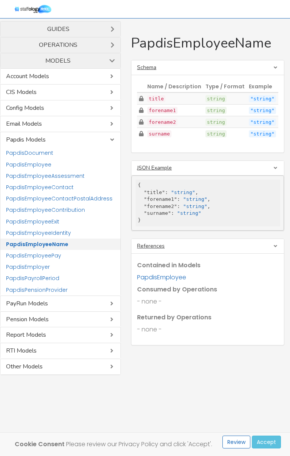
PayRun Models (27, 303)
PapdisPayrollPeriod (32, 278)
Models (58, 61)
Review (236, 442)
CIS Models (21, 92)
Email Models (24, 124)
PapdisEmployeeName (37, 244)
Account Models (27, 76)
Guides (58, 29)
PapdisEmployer (28, 267)
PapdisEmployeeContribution (45, 210)
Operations (58, 45)
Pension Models (27, 319)
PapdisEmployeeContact (40, 187)
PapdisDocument (29, 153)
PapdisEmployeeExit (32, 221)
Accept (266, 442)
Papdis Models (26, 140)
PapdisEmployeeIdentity (38, 233)
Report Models (26, 335)
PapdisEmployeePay (33, 255)
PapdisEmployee (28, 164)
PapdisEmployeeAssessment (45, 176)
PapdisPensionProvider (37, 290)
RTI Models (21, 351)
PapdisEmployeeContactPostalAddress (59, 198)
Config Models (25, 108)
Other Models (24, 366)
